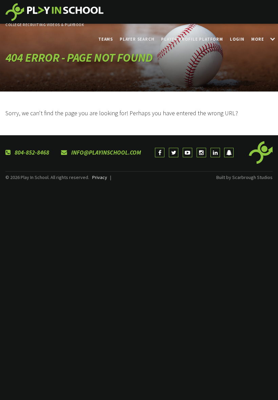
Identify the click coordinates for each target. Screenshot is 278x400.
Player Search (137, 39)
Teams (105, 39)
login (237, 39)
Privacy (99, 177)
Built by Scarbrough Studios (244, 177)
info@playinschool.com (105, 152)
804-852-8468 (31, 152)
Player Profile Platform (192, 39)
